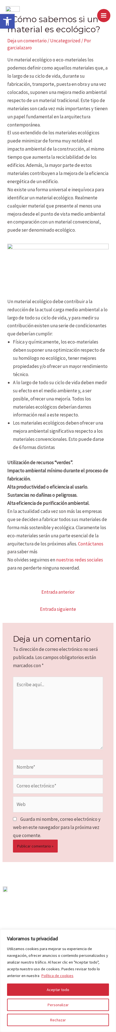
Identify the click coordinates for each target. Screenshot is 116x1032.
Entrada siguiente (58, 609)
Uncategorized (65, 41)
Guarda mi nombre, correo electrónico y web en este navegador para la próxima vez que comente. (57, 827)
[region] (58, 980)
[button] (7, 21)
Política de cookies (57, 975)
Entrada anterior (58, 592)
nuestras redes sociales (79, 560)
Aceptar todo (58, 989)
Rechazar (58, 1019)
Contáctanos (90, 544)
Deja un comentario (27, 41)
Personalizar (58, 1004)
